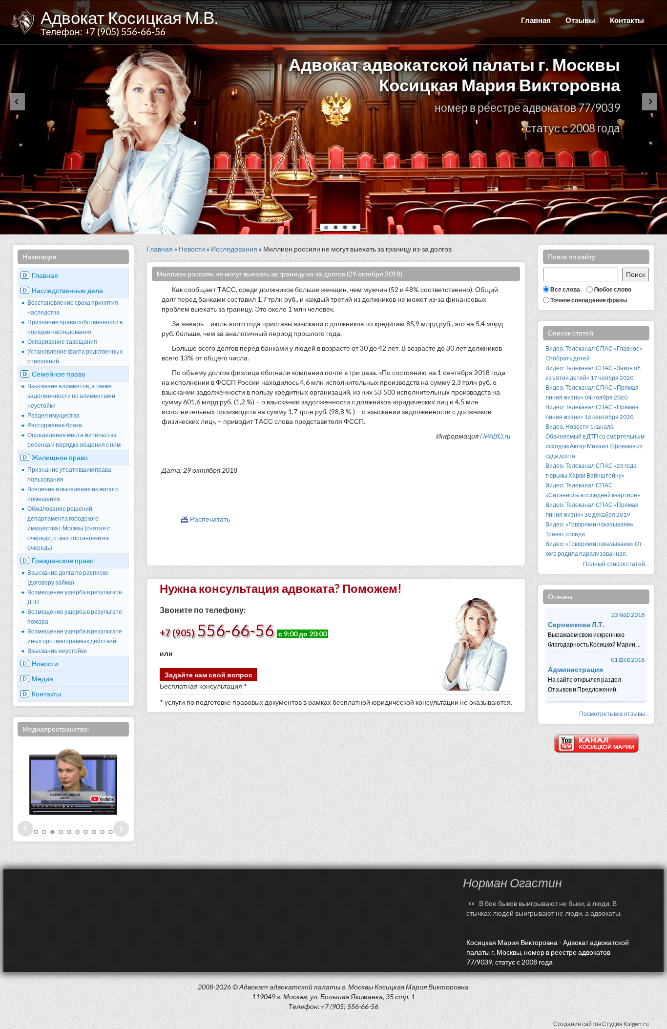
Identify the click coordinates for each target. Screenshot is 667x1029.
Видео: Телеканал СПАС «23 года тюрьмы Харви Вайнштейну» (591, 470)
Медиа (42, 678)
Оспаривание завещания (62, 341)
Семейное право (58, 374)
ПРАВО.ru (495, 436)
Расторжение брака (54, 425)
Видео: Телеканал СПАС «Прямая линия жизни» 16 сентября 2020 (592, 411)
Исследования (234, 249)
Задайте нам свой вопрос (208, 675)
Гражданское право (63, 560)
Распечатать (210, 519)
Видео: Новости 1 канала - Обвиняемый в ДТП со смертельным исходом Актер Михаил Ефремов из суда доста (595, 441)
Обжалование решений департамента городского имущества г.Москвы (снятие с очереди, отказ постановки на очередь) (68, 528)
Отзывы (580, 20)
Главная (536, 20)
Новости (45, 663)
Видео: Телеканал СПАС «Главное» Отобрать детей (594, 353)
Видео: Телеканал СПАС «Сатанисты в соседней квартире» (592, 490)
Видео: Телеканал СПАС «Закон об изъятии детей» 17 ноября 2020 (593, 372)
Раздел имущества (53, 415)
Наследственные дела (67, 290)
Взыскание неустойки (57, 650)
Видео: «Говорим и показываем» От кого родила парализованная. (593, 548)
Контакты (627, 20)
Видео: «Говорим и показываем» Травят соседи (589, 529)
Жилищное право (60, 457)
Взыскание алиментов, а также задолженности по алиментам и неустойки (71, 395)
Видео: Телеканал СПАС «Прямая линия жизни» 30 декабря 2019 (592, 509)
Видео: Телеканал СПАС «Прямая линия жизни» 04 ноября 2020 (592, 392)
